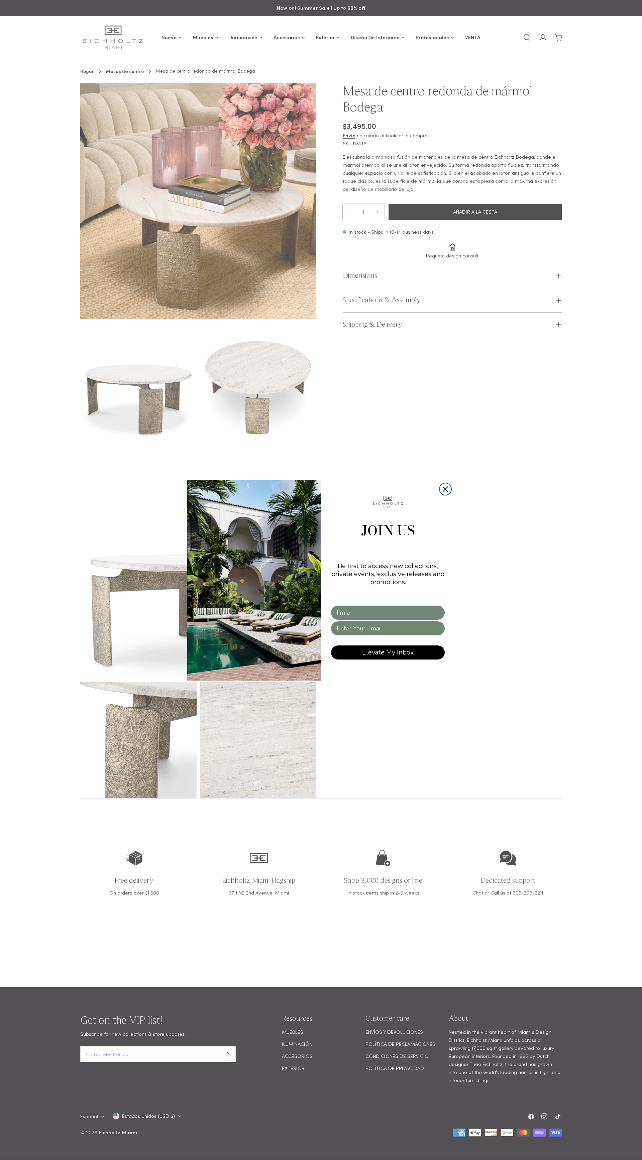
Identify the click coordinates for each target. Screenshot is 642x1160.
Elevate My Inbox (388, 652)
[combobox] (386, 612)
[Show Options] (438, 612)
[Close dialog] (445, 489)
